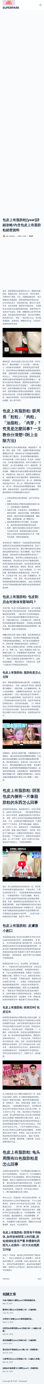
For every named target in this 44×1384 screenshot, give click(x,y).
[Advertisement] (22, 111)
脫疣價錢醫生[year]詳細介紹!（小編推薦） (20, 1340)
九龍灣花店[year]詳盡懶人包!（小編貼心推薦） (22, 1359)
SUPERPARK (11, 7)
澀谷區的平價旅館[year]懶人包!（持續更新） (21, 1349)
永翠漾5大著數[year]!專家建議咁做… (18, 1319)
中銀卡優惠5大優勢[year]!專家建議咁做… (20, 1300)
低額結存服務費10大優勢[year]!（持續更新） (21, 1368)
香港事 (31, 236)
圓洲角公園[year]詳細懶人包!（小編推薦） (20, 1309)
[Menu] (40, 5)
